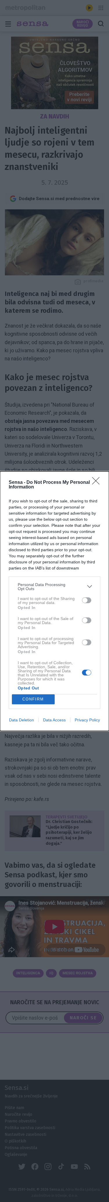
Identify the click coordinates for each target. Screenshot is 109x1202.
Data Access (54, 720)
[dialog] (54, 601)
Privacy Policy (87, 720)
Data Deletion (21, 720)
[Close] (97, 482)
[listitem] (54, 587)
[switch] (86, 600)
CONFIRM (33, 699)
